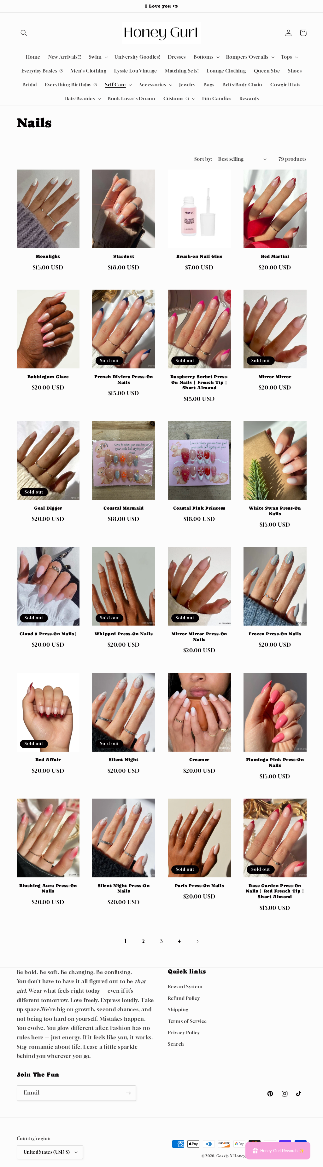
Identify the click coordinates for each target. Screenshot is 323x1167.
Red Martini (275, 256)
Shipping (178, 1009)
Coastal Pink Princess (199, 508)
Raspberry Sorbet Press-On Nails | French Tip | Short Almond (199, 382)
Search (176, 1044)
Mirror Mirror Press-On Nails (199, 636)
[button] (24, 33)
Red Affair (48, 759)
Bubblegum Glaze (48, 376)
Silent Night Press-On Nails (124, 888)
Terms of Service (187, 1021)
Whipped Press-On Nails (124, 633)
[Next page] (197, 941)
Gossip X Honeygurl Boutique (244, 1156)
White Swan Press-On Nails (275, 511)
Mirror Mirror (275, 376)
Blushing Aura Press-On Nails (48, 888)
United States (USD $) (47, 1152)
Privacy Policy (184, 1032)
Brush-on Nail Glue (199, 256)
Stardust (123, 256)
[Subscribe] (128, 1093)
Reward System (185, 986)
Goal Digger (48, 508)
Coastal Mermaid (123, 508)
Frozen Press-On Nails (275, 633)
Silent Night (123, 759)
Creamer (199, 759)
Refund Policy (184, 998)
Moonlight (48, 256)
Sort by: (203, 159)
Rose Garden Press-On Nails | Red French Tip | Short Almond (275, 891)
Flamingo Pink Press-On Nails (275, 762)
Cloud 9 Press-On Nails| (48, 633)
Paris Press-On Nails (199, 885)
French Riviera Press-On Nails (123, 379)
